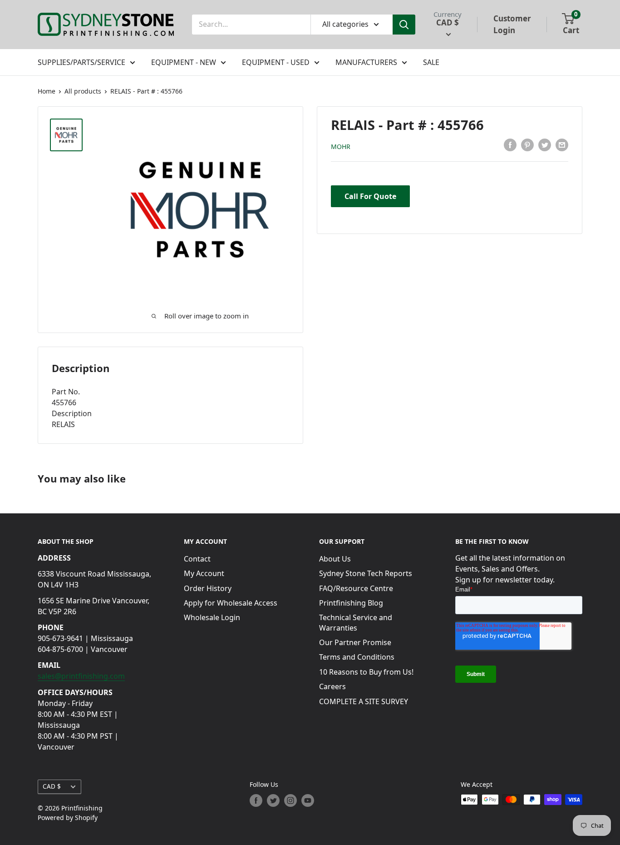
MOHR (340, 146)
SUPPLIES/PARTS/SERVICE (81, 62)
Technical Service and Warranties (355, 622)
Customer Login (512, 24)
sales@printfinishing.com (81, 676)
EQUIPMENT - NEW (183, 62)
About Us (335, 559)
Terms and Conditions (356, 657)
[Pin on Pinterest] (527, 145)
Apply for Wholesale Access (230, 603)
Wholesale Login (212, 617)
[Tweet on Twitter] (544, 145)
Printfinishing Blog (351, 603)
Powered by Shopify (68, 817)
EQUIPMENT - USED (276, 62)
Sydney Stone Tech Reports (365, 573)
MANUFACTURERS (366, 62)
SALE (431, 62)
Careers (332, 686)
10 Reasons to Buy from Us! (366, 672)
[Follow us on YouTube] (307, 800)
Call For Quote (370, 196)
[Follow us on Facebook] (256, 800)
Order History (207, 588)
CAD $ (52, 786)
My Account (204, 573)
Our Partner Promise (355, 642)
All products (82, 91)
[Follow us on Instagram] (290, 800)
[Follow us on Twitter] (273, 800)
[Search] (404, 25)
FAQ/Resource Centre (356, 588)
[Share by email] (562, 145)
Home (46, 91)
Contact (197, 559)
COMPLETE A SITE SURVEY (363, 701)
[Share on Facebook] (510, 145)
